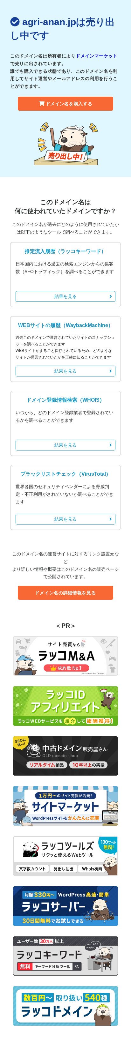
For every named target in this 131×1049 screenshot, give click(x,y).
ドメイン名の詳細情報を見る (65, 592)
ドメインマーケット (97, 55)
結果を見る (65, 296)
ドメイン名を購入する (69, 103)
